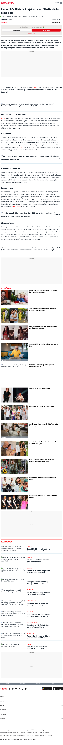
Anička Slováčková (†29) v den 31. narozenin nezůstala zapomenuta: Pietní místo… (41, 460)
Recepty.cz (30, 590)
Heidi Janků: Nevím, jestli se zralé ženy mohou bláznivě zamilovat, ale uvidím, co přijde (30, 249)
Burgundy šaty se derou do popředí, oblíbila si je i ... (37, 604)
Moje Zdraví (30, 633)
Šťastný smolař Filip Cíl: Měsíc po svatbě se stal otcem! (42, 478)
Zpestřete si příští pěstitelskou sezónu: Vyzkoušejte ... (39, 626)
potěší (36, 87)
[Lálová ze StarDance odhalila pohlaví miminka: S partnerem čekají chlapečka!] (14, 315)
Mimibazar (30, 611)
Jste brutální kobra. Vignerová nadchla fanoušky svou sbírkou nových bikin (43, 327)
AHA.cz (29, 579)
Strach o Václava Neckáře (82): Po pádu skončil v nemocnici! (43, 496)
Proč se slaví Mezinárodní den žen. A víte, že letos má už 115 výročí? (27, 105)
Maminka (7, 683)
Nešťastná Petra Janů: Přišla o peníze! (39, 388)
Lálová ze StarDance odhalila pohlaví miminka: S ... (38, 561)
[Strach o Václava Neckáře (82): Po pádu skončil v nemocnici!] (14, 502)
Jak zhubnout (23, 683)
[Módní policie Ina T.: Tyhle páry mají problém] (14, 412)
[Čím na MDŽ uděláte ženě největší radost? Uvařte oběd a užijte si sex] (22, 16)
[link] (9, 689)
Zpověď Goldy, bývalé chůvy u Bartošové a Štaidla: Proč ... (38, 550)
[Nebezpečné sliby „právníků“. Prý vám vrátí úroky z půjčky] (14, 352)
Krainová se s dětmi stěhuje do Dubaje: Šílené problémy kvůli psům (41, 366)
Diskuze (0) (4, 22)
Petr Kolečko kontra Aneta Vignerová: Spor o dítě (37, 648)
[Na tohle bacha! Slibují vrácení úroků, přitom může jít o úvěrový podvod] (14, 430)
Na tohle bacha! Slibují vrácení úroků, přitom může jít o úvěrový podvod (43, 425)
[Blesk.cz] (3, 689)
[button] (47, 689)
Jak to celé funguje (31, 33)
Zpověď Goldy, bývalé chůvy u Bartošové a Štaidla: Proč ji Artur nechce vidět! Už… (43, 291)
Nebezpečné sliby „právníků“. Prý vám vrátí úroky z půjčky (43, 345)
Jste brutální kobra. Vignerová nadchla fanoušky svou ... (38, 572)
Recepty (53, 683)
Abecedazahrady (32, 622)
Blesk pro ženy (31, 600)
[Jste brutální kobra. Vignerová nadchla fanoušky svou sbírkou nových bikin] (14, 332)
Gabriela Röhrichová (6, 19)
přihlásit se (57, 2)
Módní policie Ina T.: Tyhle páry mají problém (41, 406)
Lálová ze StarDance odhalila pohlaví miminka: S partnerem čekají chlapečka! (42, 309)
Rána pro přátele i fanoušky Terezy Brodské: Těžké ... (37, 582)
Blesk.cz (29, 546)
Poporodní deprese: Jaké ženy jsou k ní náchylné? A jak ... (38, 637)
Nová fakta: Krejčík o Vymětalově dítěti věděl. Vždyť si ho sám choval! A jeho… (43, 443)
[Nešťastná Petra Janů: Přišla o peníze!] (14, 395)
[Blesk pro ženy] (7, 4)
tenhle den (17, 206)
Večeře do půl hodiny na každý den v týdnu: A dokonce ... (39, 593)
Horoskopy (38, 683)
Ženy (3, 118)
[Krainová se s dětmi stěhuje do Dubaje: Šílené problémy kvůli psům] (14, 379)
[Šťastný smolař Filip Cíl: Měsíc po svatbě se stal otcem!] (14, 484)
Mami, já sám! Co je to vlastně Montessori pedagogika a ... (38, 615)
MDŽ (22, 147)
